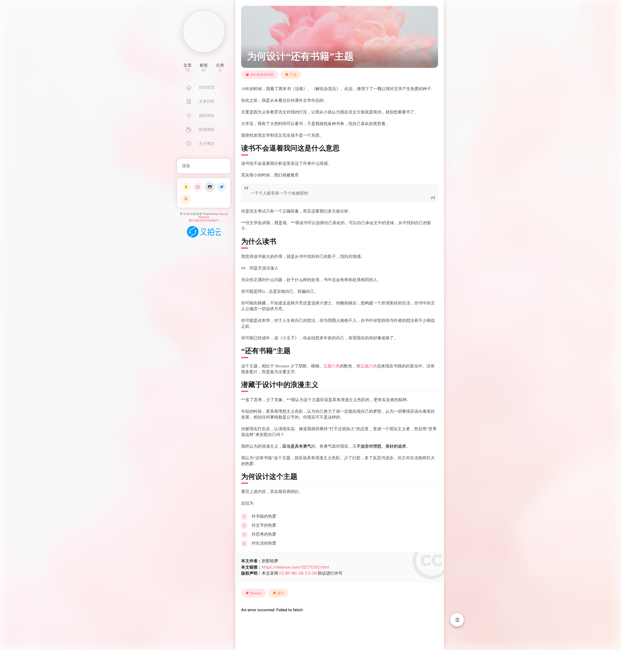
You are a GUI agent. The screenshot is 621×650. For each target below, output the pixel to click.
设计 (280, 593)
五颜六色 (331, 366)
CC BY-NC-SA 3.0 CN (298, 573)
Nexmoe (203, 217)
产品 (293, 74)
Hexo (222, 214)
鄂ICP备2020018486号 (204, 220)
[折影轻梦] (203, 31)
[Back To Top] (457, 635)
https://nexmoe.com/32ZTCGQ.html (295, 567)
